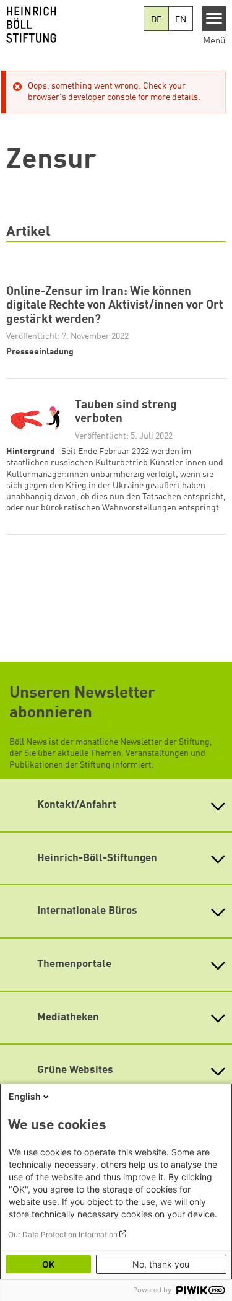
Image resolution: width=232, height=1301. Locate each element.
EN (180, 19)
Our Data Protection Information (63, 1234)
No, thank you (160, 1264)
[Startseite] (71, 24)
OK (48, 1264)
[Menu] (214, 18)
